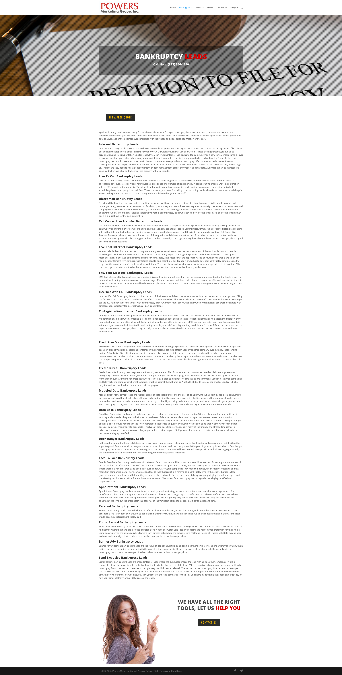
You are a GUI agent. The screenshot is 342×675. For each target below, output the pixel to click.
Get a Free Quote (120, 117)
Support (234, 8)
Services (200, 8)
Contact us (209, 622)
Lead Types (184, 8)
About (173, 8)
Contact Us (222, 8)
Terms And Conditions (171, 671)
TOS (155, 671)
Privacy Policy (144, 671)
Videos (210, 8)
